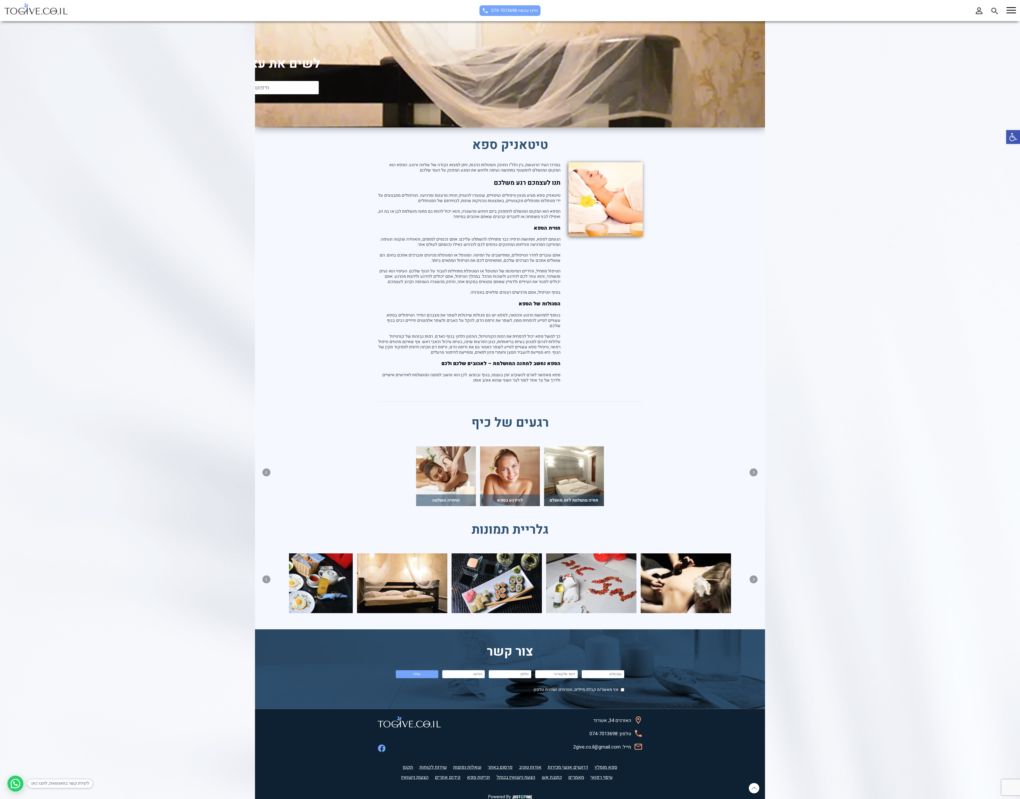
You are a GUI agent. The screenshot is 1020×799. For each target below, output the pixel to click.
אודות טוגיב (530, 767)
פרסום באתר (500, 767)
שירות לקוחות (433, 767)
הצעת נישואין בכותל (515, 777)
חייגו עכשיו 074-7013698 (514, 10)
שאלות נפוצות (467, 767)
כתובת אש (552, 777)
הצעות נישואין (414, 777)
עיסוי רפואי (601, 777)
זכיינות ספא (478, 777)
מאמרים (576, 777)
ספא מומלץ (605, 767)
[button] (1013, 137)
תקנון (408, 767)
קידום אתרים (448, 777)
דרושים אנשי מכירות (568, 767)
